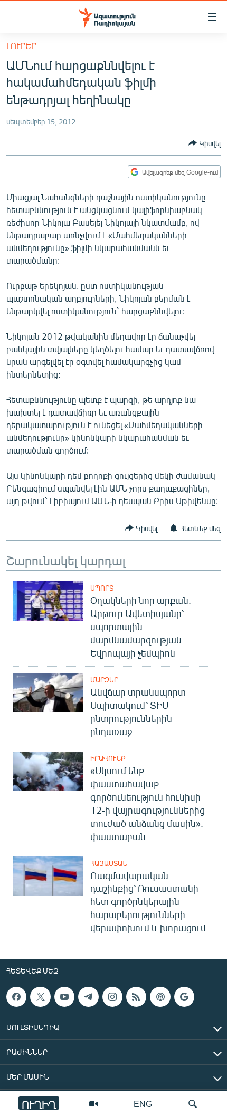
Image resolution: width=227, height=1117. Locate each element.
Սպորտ (102, 588)
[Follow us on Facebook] (16, 997)
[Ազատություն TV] (93, 1104)
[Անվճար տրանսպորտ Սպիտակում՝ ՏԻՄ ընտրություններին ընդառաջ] (48, 692)
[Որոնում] (193, 1104)
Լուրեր (21, 46)
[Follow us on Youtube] (64, 997)
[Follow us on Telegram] (88, 997)
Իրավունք (108, 758)
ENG (143, 1104)
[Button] (204, 143)
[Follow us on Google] (184, 997)
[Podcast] (160, 997)
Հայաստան (108, 863)
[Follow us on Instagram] (112, 997)
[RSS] (136, 997)
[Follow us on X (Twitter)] (40, 997)
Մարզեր (104, 680)
